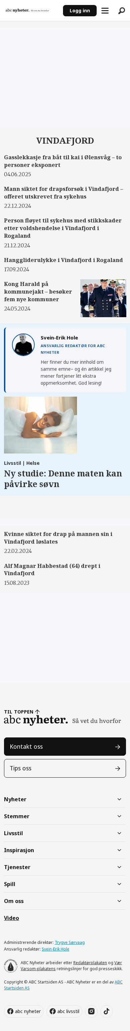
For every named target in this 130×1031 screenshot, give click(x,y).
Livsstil (13, 833)
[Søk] (121, 10)
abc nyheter (28, 1011)
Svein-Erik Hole (55, 949)
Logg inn (80, 10)
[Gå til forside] (31, 10)
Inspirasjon (19, 850)
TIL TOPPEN (18, 712)
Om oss (14, 901)
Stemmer (16, 816)
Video (11, 918)
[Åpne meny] (105, 10)
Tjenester (17, 867)
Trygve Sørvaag (70, 942)
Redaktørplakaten (90, 963)
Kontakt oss (26, 746)
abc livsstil (68, 1011)
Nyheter (15, 799)
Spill (9, 884)
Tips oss (20, 768)
